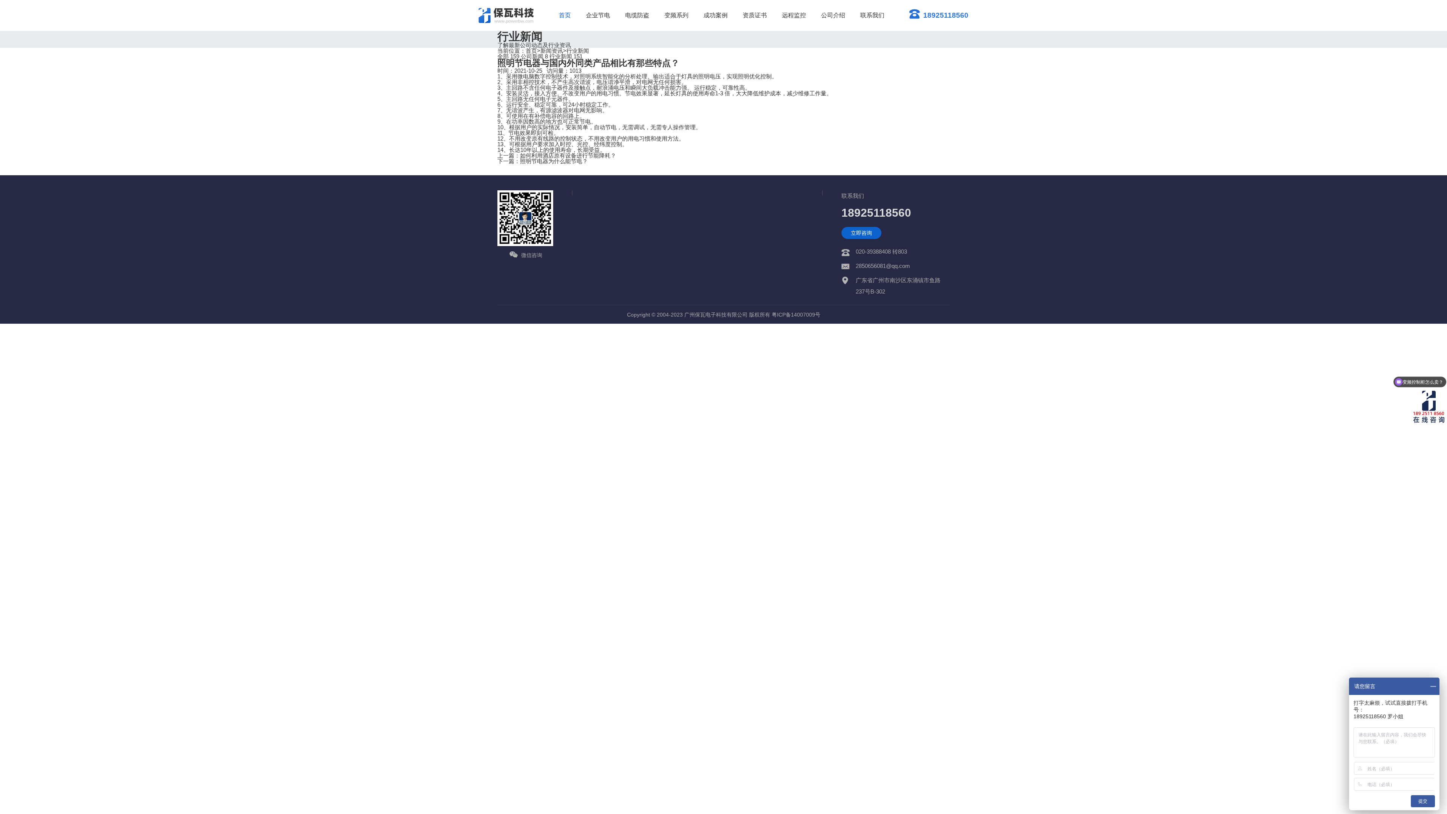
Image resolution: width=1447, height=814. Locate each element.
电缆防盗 (637, 15)
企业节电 (598, 15)
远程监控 (794, 15)
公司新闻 (534, 56)
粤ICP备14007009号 (796, 315)
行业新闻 (577, 50)
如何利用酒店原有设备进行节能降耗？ (568, 155)
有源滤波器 (554, 110)
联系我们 (872, 15)
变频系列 (676, 15)
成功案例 (716, 15)
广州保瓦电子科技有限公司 (716, 315)
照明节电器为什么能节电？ (554, 161)
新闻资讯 (551, 50)
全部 (508, 56)
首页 (565, 15)
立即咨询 (861, 233)
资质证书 (755, 15)
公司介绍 (833, 15)
